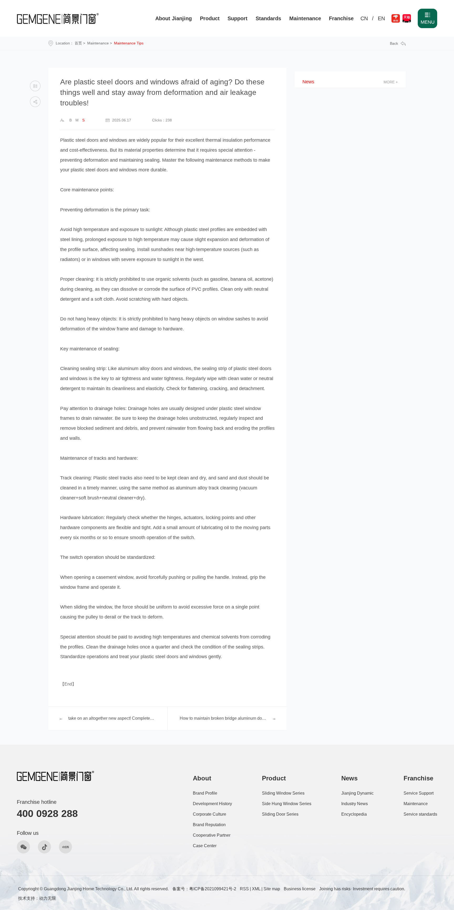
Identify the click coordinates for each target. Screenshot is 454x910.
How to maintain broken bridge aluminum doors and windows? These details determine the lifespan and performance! (223, 718)
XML (256, 889)
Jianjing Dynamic (357, 793)
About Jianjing (173, 18)
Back (394, 43)
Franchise (341, 18)
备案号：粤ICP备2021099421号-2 (204, 889)
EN (381, 18)
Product (210, 18)
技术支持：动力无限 (37, 898)
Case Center (204, 845)
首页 (78, 43)
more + (391, 82)
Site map (272, 889)
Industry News (354, 803)
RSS (244, 889)
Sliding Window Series (283, 793)
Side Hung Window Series (286, 803)
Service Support (419, 793)
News (308, 81)
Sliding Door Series (280, 814)
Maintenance (305, 18)
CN (364, 18)
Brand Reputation (209, 824)
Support (237, 18)
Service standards (420, 814)
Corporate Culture (209, 814)
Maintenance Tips (128, 43)
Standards (268, 18)
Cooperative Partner (211, 835)
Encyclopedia (354, 814)
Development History (212, 803)
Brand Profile (205, 793)
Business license (300, 889)
